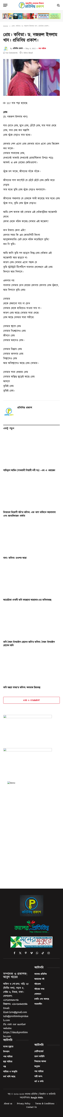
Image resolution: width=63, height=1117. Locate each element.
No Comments (12, 52)
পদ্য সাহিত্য (42, 48)
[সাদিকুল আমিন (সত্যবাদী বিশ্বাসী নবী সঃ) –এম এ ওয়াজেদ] (31, 450)
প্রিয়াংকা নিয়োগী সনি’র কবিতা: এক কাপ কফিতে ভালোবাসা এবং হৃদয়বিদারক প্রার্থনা (29, 514)
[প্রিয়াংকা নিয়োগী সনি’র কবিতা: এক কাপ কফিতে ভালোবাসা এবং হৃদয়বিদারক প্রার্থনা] (31, 492)
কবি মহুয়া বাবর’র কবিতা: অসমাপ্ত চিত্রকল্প (21, 687)
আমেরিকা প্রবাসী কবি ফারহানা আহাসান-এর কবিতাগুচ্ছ (27, 600)
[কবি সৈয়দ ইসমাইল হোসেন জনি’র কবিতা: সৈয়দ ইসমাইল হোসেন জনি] (31, 622)
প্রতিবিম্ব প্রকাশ (18, 48)
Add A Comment (31, 700)
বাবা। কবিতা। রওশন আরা (14, 558)
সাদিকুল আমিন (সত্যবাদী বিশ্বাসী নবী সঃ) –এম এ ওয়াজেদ (29, 470)
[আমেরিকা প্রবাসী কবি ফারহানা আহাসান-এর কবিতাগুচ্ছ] (31, 580)
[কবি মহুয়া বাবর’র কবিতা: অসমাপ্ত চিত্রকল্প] (31, 667)
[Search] (58, 5)
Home (5, 26)
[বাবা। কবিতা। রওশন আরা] (31, 538)
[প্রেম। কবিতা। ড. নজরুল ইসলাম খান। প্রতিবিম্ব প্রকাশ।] (31, 77)
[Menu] (5, 5)
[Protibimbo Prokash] (31, 5)
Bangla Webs (37, 1097)
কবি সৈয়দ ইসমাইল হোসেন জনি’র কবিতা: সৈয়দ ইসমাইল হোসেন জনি (29, 643)
